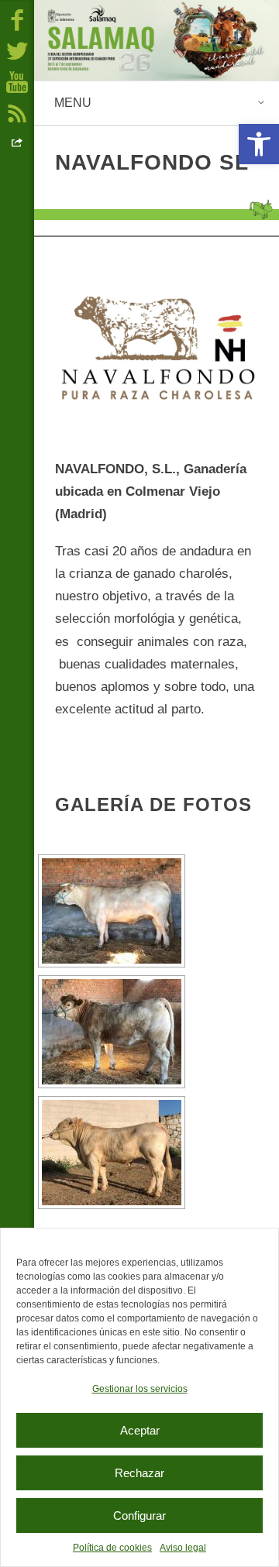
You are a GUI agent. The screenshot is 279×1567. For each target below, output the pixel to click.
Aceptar (140, 1430)
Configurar (139, 1515)
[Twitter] (17, 50)
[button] (259, 144)
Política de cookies (112, 1547)
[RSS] (17, 112)
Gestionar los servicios (140, 1388)
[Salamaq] (156, 40)
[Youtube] (17, 81)
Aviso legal (183, 1547)
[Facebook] (17, 19)
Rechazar (139, 1472)
